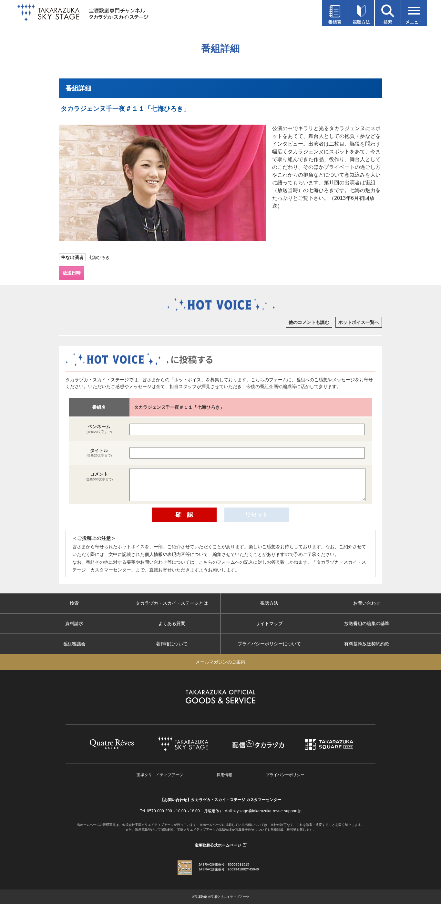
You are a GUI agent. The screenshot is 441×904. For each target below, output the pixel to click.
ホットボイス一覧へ (358, 322)
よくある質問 (171, 623)
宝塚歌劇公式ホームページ (218, 845)
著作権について (172, 643)
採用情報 (224, 775)
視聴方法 (269, 603)
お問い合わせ (366, 603)
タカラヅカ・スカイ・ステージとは (172, 603)
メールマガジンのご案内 (220, 661)
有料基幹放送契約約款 (366, 643)
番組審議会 (74, 643)
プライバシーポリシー (285, 775)
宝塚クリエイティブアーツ (160, 775)
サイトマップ (269, 623)
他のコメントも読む (309, 322)
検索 (74, 603)
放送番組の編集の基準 (366, 623)
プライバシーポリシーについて (269, 643)
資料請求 (74, 623)
